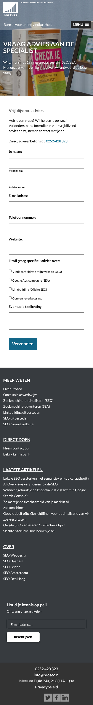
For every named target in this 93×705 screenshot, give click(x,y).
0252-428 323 (56, 141)
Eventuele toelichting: (25, 306)
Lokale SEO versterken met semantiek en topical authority (46, 478)
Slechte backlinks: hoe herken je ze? (29, 531)
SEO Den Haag (14, 579)
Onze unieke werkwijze (20, 395)
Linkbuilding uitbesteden (21, 412)
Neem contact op (16, 448)
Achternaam (17, 187)
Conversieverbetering (27, 298)
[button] (81, 24)
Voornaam (16, 170)
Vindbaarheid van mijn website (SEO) (37, 271)
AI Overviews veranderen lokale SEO (30, 484)
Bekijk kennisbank (16, 454)
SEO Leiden (11, 567)
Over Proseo (12, 389)
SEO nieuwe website (18, 424)
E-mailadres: (18, 195)
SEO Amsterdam (15, 573)
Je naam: (15, 151)
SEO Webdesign (15, 555)
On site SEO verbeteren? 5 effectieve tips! (34, 525)
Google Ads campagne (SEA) (31, 280)
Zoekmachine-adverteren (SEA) (26, 406)
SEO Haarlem (13, 561)
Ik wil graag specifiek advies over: (34, 261)
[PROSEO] (46, 10)
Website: (16, 239)
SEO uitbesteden (15, 418)
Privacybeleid (46, 687)
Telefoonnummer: (22, 217)
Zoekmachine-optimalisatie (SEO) (28, 400)
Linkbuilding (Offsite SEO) (29, 289)
